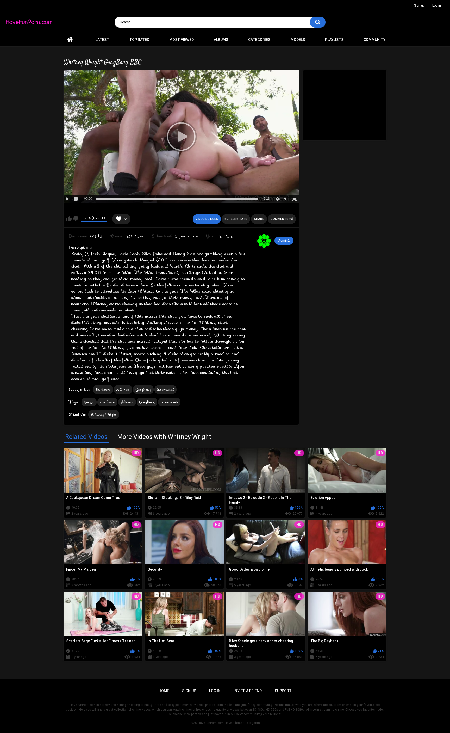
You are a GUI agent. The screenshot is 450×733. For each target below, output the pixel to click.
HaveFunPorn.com (211, 723)
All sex (127, 401)
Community (374, 40)
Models (298, 40)
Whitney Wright (103, 414)
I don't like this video (75, 218)
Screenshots (235, 219)
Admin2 (284, 240)
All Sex (122, 389)
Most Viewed (181, 40)
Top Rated (139, 40)
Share (259, 219)
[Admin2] (264, 241)
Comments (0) (282, 219)
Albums (221, 40)
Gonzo (89, 401)
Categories (259, 40)
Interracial (165, 389)
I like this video (69, 218)
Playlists (334, 40)
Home (70, 39)
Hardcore (103, 389)
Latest (102, 40)
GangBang (143, 389)
